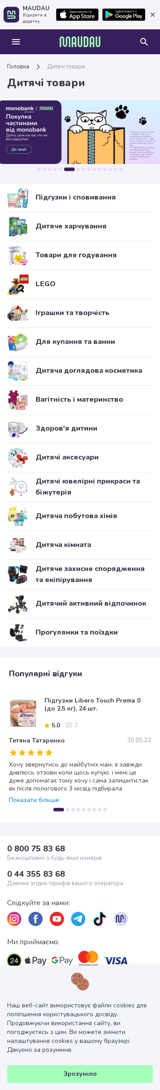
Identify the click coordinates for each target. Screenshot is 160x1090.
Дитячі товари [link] (66, 66)
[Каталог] (16, 42)
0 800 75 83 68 (36, 848)
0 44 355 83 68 (36, 874)
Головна (18, 66)
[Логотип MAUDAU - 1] (80, 41)
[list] (14, 919)
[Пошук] (144, 42)
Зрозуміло (80, 1074)
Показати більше (34, 800)
